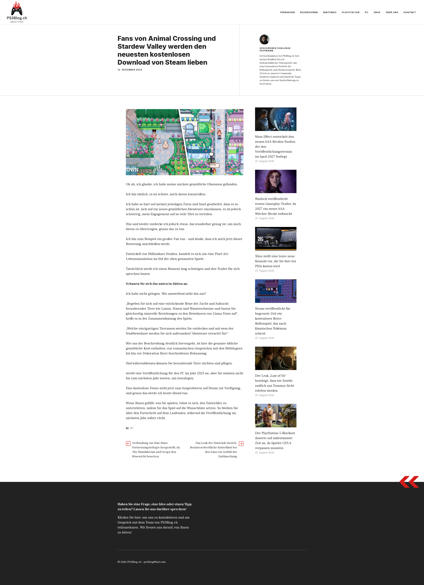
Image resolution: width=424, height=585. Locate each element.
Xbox (377, 12)
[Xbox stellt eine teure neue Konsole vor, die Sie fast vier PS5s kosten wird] (275, 248)
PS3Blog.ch (134, 562)
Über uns (392, 12)
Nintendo (330, 12)
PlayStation (351, 12)
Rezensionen (309, 12)
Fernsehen (287, 12)
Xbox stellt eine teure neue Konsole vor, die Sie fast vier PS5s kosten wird (275, 261)
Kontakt (410, 12)
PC (366, 12)
